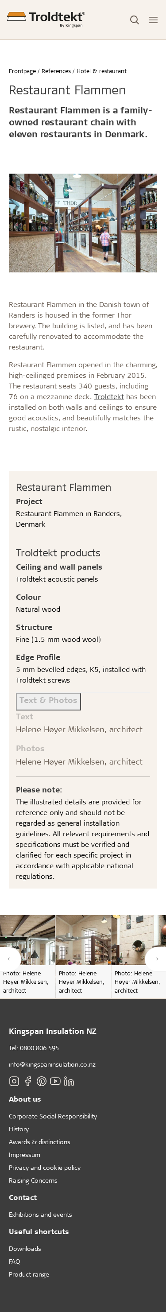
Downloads (25, 1248)
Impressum (24, 1154)
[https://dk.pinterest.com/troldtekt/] (41, 1081)
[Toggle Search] (134, 20)
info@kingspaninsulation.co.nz (52, 1064)
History (19, 1129)
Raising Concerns (33, 1180)
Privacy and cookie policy (45, 1167)
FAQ (14, 1261)
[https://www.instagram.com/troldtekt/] (14, 1081)
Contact (23, 1197)
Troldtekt (109, 396)
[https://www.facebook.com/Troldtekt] (28, 1081)
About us (25, 1098)
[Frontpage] (46, 19)
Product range (29, 1274)
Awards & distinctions (39, 1141)
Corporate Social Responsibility (53, 1116)
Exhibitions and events (40, 1214)
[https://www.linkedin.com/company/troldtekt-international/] (69, 1081)
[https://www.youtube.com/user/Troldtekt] (55, 1081)
